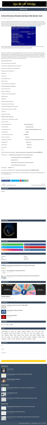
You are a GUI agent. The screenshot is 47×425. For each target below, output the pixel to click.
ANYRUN (25, 256)
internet (25, 333)
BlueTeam (28, 331)
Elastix (14, 333)
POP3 (23, 335)
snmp (21, 337)
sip (12, 337)
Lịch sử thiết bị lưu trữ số (12, 392)
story (43, 337)
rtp (5, 337)
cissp (7, 324)
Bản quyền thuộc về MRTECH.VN (24, 423)
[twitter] (12, 247)
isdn (31, 333)
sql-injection (34, 337)
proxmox (26, 335)
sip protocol (16, 337)
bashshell (23, 331)
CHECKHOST (26, 257)
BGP (2, 257)
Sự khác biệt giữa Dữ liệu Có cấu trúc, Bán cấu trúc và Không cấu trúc (21, 387)
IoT (4, 324)
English (18, 333)
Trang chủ (3, 13)
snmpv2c (25, 337)
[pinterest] (35, 247)
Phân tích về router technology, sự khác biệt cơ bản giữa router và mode (22, 398)
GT (21, 333)
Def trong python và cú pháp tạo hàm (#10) (16, 270)
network (11, 335)
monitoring (7, 335)
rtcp (2, 337)
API (15, 331)
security (11, 324)
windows (22, 338)
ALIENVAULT (3, 256)
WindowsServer (28, 338)
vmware (9, 338)
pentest (19, 335)
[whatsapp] (12, 244)
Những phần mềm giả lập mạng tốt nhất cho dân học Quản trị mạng (21, 265)
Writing (34, 338)
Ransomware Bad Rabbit (12, 315)
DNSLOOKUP (3, 259)
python (34, 335)
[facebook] (35, 244)
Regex (43, 335)
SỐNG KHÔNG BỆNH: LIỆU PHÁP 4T (13, 379)
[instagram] (12, 250)
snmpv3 (29, 337)
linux (42, 333)
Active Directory (8, 13)
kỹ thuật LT (38, 333)
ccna (32, 331)
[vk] (35, 250)
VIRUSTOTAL (26, 259)
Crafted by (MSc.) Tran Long (36, 423)
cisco (36, 331)
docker (10, 333)
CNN (42, 331)
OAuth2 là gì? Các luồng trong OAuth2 (15, 310)
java (34, 333)
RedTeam (38, 335)
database (6, 333)
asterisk (19, 331)
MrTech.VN (4, 18)
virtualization (4, 338)
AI (2, 324)
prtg (30, 335)
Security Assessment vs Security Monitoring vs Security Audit (19, 374)
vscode (13, 338)
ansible (12, 331)
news (15, 335)
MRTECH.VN (23, 9)
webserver (18, 338)
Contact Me (44, 423)
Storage (39, 337)
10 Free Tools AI (5, 296)
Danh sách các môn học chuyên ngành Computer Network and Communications (23, 275)
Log (2, 335)
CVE (2, 333)
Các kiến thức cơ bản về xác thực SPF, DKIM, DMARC (17, 305)
